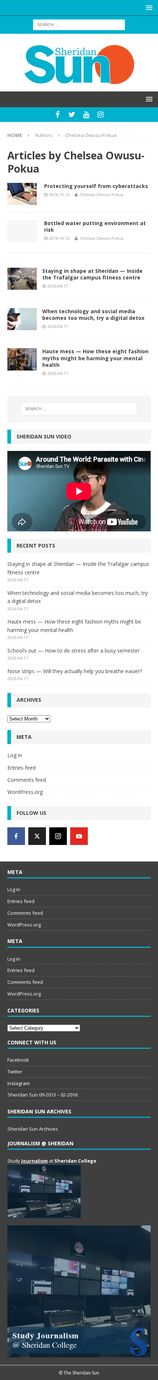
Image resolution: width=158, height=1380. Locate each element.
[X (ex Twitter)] (37, 836)
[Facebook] (57, 114)
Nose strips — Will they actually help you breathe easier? (74, 671)
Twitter (14, 1071)
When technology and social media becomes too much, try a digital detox (93, 314)
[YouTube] (86, 114)
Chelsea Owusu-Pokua (101, 194)
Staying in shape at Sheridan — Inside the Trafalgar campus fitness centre (92, 274)
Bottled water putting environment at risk (95, 226)
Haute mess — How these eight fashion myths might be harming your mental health (95, 358)
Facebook (18, 1059)
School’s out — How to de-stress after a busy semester (73, 650)
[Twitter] (71, 114)
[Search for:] (79, 24)
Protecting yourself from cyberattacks (96, 186)
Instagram (18, 1083)
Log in (14, 755)
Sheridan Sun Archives (32, 1129)
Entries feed (21, 767)
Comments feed (26, 779)
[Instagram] (100, 114)
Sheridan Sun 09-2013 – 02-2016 (42, 1094)
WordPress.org (25, 791)
